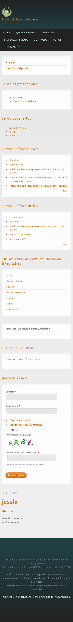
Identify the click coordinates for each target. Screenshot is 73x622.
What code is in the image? (23, 452)
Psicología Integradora (17, 19)
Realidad (14, 160)
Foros (57, 39)
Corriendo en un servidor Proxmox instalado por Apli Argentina (36, 596)
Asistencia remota (15, 39)
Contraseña (12, 405)
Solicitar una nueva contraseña (26, 424)
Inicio (6, 32)
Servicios (49, 32)
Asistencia (18, 97)
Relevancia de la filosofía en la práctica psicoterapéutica (39, 185)
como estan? (16, 164)
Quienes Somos (26, 32)
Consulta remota (18, 127)
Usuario (10, 391)
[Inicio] (36, 12)
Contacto (40, 39)
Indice (12, 62)
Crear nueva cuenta (20, 420)
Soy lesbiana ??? (18, 239)
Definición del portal (17, 68)
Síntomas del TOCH (20, 234)
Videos (12, 135)
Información (12, 47)
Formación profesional (24, 101)
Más (65, 191)
